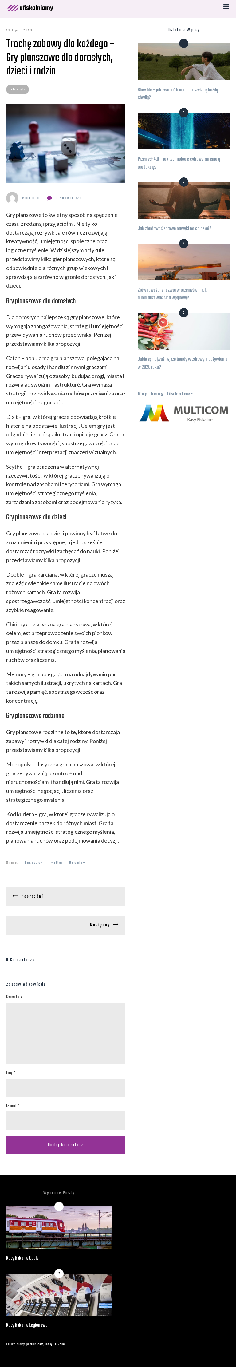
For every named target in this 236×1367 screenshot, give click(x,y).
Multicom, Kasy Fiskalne (48, 1344)
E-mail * (12, 1105)
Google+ (77, 862)
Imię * (11, 1072)
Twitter (56, 862)
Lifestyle (17, 89)
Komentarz (14, 996)
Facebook (34, 862)
